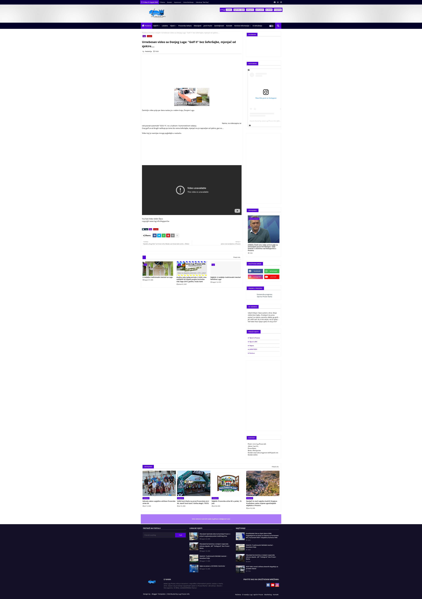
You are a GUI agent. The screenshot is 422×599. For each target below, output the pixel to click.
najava (251, 345)
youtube (273, 277)
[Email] (173, 235)
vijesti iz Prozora (254, 338)
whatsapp (273, 271)
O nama (162, 2)
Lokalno (229, 10)
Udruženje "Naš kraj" (202, 2)
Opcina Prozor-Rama (264, 297)
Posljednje (277, 10)
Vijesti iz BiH (253, 342)
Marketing (268, 594)
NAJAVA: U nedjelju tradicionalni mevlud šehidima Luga (225, 278)
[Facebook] (155, 235)
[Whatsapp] (164, 235)
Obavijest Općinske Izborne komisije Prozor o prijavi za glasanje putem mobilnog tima (215, 535)
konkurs (252, 353)
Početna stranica (148, 33)
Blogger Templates (159, 594)
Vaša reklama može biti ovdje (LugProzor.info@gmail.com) (211, 519)
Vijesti (172, 26)
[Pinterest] (168, 235)
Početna (148, 26)
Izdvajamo (250, 10)
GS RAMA (269, 10)
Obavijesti (197, 26)
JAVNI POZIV (253, 349)
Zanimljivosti (219, 26)
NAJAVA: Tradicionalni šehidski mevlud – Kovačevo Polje (213, 557)
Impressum (177, 2)
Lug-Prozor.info (183, 594)
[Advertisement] (193, 70)
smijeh (157, 33)
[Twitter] (159, 235)
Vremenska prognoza (264, 294)
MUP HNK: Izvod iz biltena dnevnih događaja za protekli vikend (262, 568)
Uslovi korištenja (188, 2)
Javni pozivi (260, 10)
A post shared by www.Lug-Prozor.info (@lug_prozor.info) (269, 121)
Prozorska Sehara (185, 26)
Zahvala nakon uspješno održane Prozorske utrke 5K (159, 502)
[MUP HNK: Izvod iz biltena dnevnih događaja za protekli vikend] (240, 569)
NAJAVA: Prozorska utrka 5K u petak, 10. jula (227, 502)
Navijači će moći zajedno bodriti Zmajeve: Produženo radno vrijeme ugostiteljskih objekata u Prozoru (261, 503)
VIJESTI (155, 26)
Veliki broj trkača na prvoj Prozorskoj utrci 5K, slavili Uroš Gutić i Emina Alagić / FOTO (193, 502)
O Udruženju (257, 26)
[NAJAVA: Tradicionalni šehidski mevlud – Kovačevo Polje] (240, 548)
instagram (257, 277)
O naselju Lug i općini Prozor (252, 594)
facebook (257, 271)
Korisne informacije (241, 26)
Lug (144, 36)
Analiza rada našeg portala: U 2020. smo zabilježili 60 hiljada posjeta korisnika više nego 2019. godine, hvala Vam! (191, 279)
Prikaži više (236, 257)
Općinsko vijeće (239, 10)
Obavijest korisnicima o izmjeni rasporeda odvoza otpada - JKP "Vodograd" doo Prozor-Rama (215, 546)
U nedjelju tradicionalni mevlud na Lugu (158, 277)
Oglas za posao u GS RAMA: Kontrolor (212, 566)
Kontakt (169, 2)
